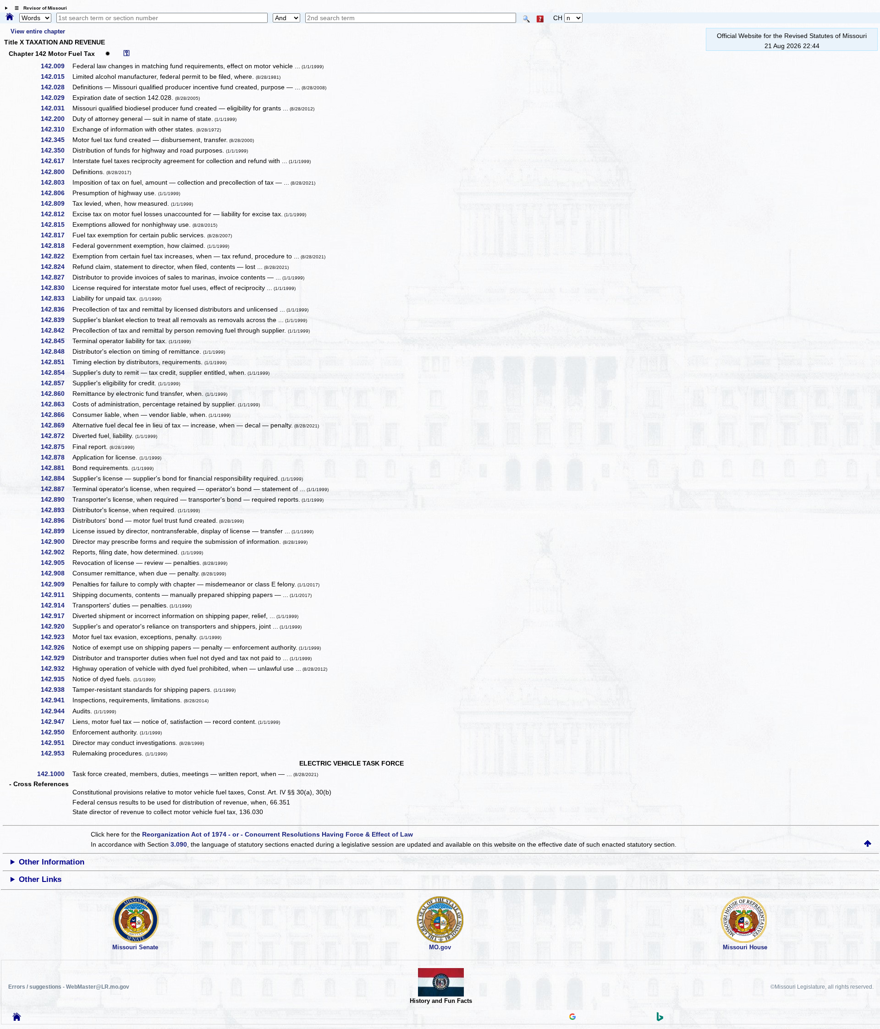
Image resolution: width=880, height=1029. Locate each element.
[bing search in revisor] (660, 1019)
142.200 (56, 118)
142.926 (56, 647)
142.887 (56, 489)
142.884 (56, 478)
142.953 (56, 753)
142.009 (56, 66)
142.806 (56, 193)
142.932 (56, 668)
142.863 (56, 404)
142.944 (56, 711)
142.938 (56, 689)
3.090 (178, 844)
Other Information (51, 862)
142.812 (56, 214)
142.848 (56, 351)
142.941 (56, 700)
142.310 (56, 129)
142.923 (56, 636)
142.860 (56, 393)
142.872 (56, 435)
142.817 (56, 235)
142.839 (56, 319)
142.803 (56, 182)
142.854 (56, 372)
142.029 (56, 97)
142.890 (56, 499)
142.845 (56, 341)
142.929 (56, 658)
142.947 (56, 721)
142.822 (56, 256)
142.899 (56, 531)
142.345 (56, 139)
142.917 (56, 615)
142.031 (56, 108)
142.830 (56, 287)
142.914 (56, 605)
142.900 (56, 541)
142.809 (56, 203)
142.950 (56, 732)
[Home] (10, 17)
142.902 (56, 552)
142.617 (56, 160)
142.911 (56, 594)
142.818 (56, 245)
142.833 (56, 298)
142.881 (56, 467)
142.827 (56, 277)
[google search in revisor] (572, 1017)
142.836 (56, 309)
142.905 (56, 562)
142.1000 (54, 773)
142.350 (56, 150)
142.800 (56, 171)
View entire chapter (38, 31)
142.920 (56, 626)
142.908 (56, 573)
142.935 (56, 679)
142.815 (56, 224)
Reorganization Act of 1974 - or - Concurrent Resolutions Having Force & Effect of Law (277, 834)
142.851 (56, 362)
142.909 (56, 584)
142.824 (56, 266)
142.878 (56, 457)
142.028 (56, 87)
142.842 (56, 330)
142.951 (56, 742)
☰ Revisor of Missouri (38, 8)
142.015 (56, 76)
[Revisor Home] (17, 1018)
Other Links (40, 879)
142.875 (56, 446)
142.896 (56, 520)
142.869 (56, 425)
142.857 (56, 383)
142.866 (56, 414)
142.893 (56, 510)
